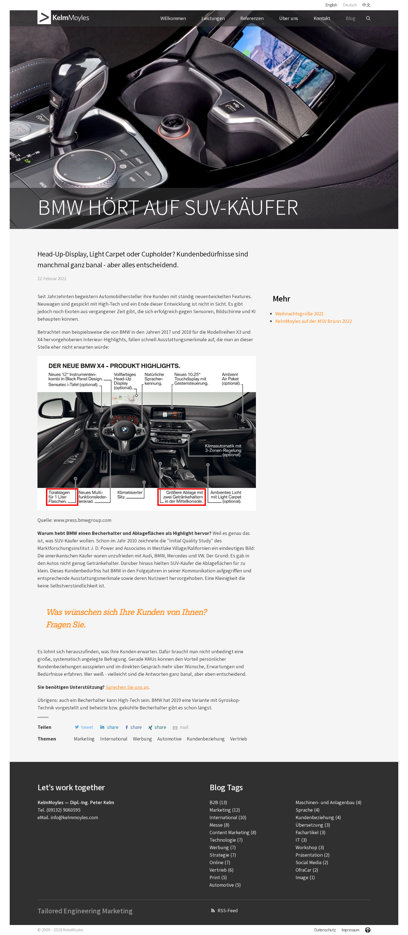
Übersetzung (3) (313, 825)
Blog (351, 18)
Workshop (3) (310, 847)
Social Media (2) (312, 862)
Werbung (142, 738)
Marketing (84, 738)
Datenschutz (325, 929)
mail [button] (184, 727)
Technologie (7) (226, 840)
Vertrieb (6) (222, 870)
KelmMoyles (73, 929)
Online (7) (220, 862)
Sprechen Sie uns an (127, 687)
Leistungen (213, 18)
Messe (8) (220, 825)
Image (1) (305, 877)
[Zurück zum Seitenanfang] (368, 930)
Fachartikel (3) (311, 832)
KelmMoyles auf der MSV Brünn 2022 (313, 321)
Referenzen (252, 18)
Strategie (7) (223, 855)
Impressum (350, 929)
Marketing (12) (225, 810)
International (113, 738)
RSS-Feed (228, 910)
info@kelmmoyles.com (74, 817)
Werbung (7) (223, 847)
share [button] (113, 727)
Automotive (169, 738)
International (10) (228, 817)
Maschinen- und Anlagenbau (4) (329, 802)
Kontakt (322, 18)
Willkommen (173, 18)
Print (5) (218, 877)
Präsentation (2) (313, 855)
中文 (366, 5)
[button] (368, 18)
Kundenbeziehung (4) (318, 817)
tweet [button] (87, 727)
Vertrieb (238, 738)
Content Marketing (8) (233, 832)
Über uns (288, 18)
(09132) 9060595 (63, 810)
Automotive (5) (225, 885)
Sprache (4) (308, 810)
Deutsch (350, 5)
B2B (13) (218, 802)
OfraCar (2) (307, 870)
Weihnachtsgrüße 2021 (299, 313)
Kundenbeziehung (206, 738)
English (331, 5)
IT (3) (301, 840)
